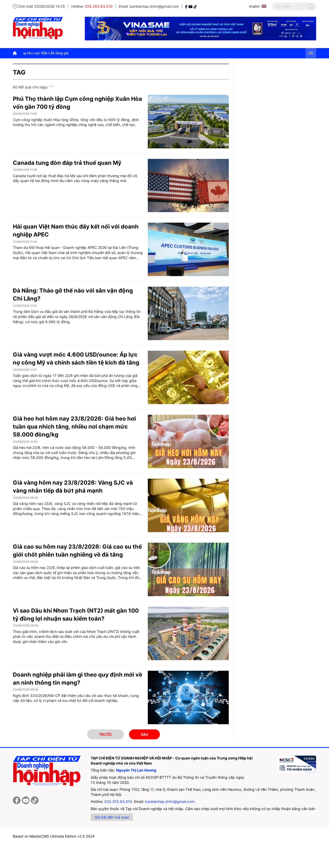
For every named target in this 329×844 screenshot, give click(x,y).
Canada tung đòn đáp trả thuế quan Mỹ (67, 162)
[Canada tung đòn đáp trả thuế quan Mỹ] (188, 185)
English (254, 6)
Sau (144, 734)
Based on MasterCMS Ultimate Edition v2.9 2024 (54, 836)
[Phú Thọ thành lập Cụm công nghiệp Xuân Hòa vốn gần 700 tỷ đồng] (188, 121)
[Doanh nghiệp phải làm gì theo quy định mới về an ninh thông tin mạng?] (188, 697)
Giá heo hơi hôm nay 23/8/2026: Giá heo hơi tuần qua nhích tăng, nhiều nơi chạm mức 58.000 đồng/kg (74, 426)
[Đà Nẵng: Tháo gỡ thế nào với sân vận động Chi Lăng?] (188, 313)
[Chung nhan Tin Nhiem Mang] (297, 764)
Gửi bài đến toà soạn (112, 817)
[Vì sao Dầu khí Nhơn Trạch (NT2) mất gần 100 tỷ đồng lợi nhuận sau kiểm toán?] (188, 633)
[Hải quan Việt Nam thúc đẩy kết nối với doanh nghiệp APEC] (188, 249)
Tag (19, 72)
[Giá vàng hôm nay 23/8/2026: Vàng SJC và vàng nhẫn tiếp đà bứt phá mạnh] (188, 505)
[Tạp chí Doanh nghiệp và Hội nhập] (186, 6)
